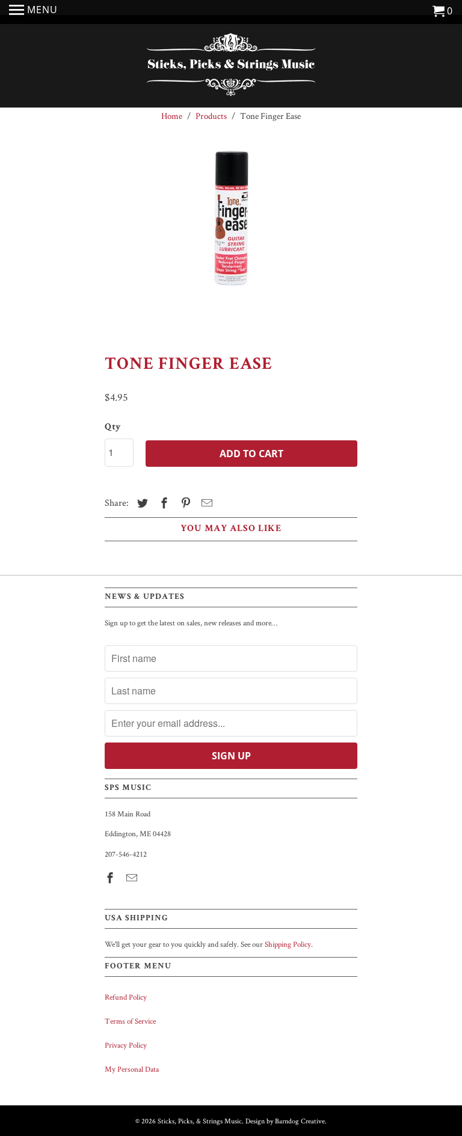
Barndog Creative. (301, 1120)
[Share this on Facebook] (162, 503)
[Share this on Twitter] (140, 503)
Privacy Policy (126, 1045)
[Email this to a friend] (205, 503)
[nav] (33, 12)
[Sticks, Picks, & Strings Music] (231, 67)
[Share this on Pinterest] (184, 503)
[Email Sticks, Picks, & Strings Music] (133, 878)
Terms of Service (130, 1021)
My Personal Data (132, 1069)
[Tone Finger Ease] (231, 241)
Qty (113, 428)
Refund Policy (126, 997)
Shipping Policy (288, 944)
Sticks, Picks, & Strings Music (200, 1120)
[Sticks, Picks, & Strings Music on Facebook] (111, 878)
